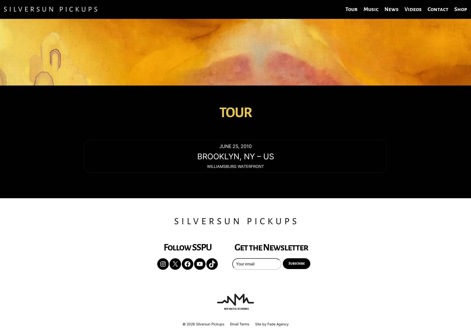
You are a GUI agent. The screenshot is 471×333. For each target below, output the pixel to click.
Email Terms (239, 324)
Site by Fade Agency (272, 324)
